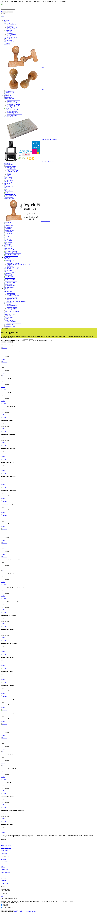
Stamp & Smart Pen (11, 169)
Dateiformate (4, 853)
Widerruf (3, 867)
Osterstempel (8, 228)
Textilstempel (8, 284)
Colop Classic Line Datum (13, 104)
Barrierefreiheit (4, 869)
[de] (2, 3)
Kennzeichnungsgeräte (10, 272)
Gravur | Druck (9, 317)
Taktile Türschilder (11, 321)
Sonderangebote (11, 167)
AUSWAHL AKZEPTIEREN (7, 911)
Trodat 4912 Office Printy (11, 256)
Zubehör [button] (6, 288)
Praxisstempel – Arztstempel (13, 263)
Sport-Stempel (8, 234)
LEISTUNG (5, 905)
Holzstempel (8, 44)
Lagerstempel (8, 246)
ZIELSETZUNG (6, 904)
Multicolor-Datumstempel (47, 161)
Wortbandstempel (9, 250)
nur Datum (7, 108)
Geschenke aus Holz (10, 326)
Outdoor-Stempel (9, 230)
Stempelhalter (8, 302)
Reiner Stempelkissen (12, 308)
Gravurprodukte (9, 324)
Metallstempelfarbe (11, 299)
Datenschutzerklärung (17, 910)
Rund (42, 89)
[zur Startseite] (1, 10)
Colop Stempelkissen (12, 307)
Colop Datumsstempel (12, 111)
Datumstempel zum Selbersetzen (14, 114)
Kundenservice (4, 883)
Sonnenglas (8, 312)
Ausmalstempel (9, 186)
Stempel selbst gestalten (6, 11)
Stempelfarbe (8, 291)
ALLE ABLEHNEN (30, 911)
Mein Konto (4, 878)
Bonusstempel (8, 187)
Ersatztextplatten (9, 40)
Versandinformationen (6, 845)
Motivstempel (8, 184)
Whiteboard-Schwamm (10, 314)
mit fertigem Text (9, 91)
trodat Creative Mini (10, 282)
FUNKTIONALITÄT (7, 907)
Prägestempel (8, 275)
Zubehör (7, 290)
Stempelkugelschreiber (10, 166)
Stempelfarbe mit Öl (11, 294)
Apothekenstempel (11, 261)
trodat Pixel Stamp (9, 287)
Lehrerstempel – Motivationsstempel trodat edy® (18, 264)
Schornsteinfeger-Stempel (13, 267)
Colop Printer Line (11, 31)
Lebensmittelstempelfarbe (13, 297)
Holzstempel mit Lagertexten (12, 254)
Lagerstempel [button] (7, 245)
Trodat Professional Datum (13, 100)
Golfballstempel (9, 182)
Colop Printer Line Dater (13, 105)
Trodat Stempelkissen (12, 305)
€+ (9, 341)
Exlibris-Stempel (9, 191)
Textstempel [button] (6, 20)
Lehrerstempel (8, 222)
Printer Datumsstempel (12, 112)
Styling (8, 175)
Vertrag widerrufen (5, 872)
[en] (2, 4)
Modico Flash (8, 38)
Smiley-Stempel (9, 233)
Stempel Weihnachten (10, 241)
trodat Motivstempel (10, 285)
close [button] (2, 896)
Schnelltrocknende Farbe (13, 295)
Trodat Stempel (9, 23)
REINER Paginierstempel (11, 268)
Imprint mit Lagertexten (11, 251)
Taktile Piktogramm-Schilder (14, 323)
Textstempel (8, 21)
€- (3, 341)
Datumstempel (8, 97)
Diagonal (9, 173)
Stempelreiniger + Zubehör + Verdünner (16, 301)
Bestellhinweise (4, 850)
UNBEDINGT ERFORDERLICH (11, 902)
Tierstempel (8, 244)
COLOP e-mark (9, 276)
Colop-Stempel (8, 30)
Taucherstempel (9, 177)
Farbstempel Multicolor (10, 41)
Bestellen (3, 359)
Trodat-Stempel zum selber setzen (13, 253)
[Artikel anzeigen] (4, 348)
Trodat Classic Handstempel (13, 102)
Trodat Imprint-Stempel (12, 28)
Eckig (42, 67)
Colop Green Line (11, 34)
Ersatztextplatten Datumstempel (49, 139)
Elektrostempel (8, 270)
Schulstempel (8, 231)
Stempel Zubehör (9, 92)
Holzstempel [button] (7, 43)
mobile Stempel (9, 180)
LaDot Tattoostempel (10, 279)
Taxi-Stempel (10, 266)
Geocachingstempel (10, 194)
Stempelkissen (8, 304)
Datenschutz (4, 861)
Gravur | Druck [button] (7, 315)
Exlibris (7, 94)
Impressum (3, 859)
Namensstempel (9, 225)
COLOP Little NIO (10, 278)
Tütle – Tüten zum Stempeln (12, 311)
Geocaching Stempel (10, 178)
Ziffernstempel (8, 248)
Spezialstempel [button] (7, 257)
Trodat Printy (10, 26)
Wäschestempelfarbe (12, 298)
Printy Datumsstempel (12, 115)
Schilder (7, 318)
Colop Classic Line (11, 36)
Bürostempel (8, 273)
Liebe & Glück (8, 224)
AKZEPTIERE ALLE (19, 911)
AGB (2, 864)
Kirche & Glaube (45, 221)
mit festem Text (9, 116)
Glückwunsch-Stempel (10, 195)
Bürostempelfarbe (11, 293)
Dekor (6, 189)
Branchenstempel (9, 260)
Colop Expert (10, 33)
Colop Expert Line (11, 107)
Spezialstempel (8, 259)
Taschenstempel (9, 164)
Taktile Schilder (9, 320)
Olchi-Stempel (8, 227)
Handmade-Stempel (10, 198)
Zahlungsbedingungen (6, 848)
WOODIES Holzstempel (11, 281)
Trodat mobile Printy (12, 27)
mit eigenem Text (9, 98)
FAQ (2, 842)
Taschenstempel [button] (7, 163)
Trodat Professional (11, 24)
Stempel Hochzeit (9, 239)
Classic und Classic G (12, 171)
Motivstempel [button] (7, 183)
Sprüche (7, 236)
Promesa (9, 174)
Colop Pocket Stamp (12, 37)
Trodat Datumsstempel (12, 109)
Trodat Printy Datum (12, 101)
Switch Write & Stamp (12, 170)
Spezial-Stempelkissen (12, 309)
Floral (6, 192)
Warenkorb (3, 880)
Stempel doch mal (9, 237)
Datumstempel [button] (7, 95)
